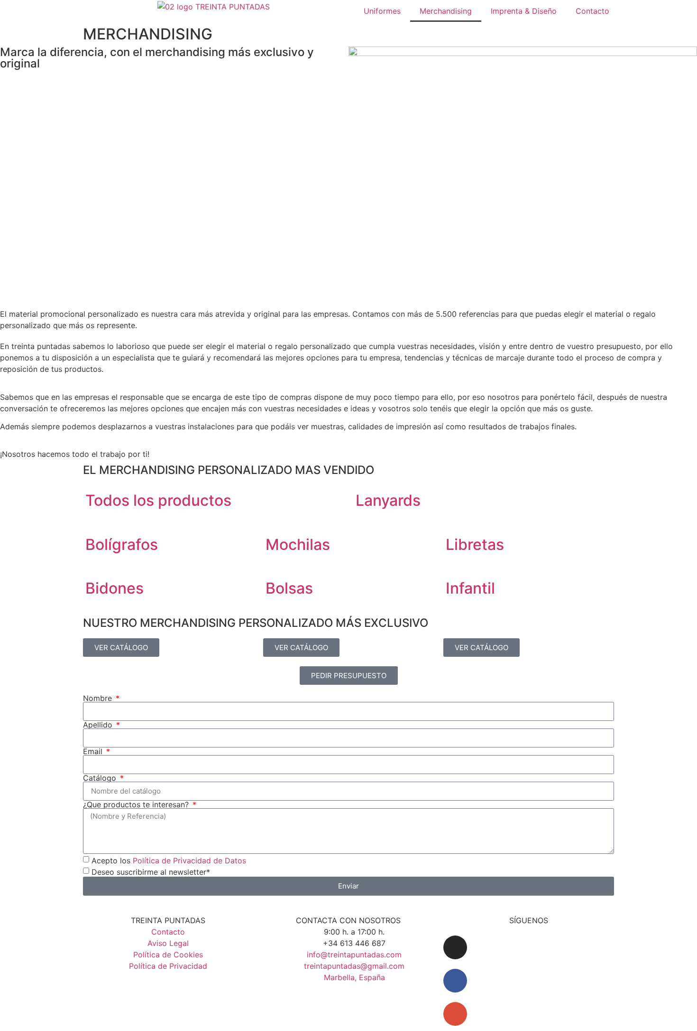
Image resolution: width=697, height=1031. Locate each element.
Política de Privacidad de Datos (189, 860)
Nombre (98, 698)
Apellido (99, 724)
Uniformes (382, 11)
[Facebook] (455, 981)
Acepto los (169, 860)
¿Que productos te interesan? (137, 804)
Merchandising (446, 11)
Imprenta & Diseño (524, 11)
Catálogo (101, 778)
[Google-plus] (455, 1014)
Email (94, 751)
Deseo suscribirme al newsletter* (151, 871)
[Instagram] (455, 947)
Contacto (592, 11)
